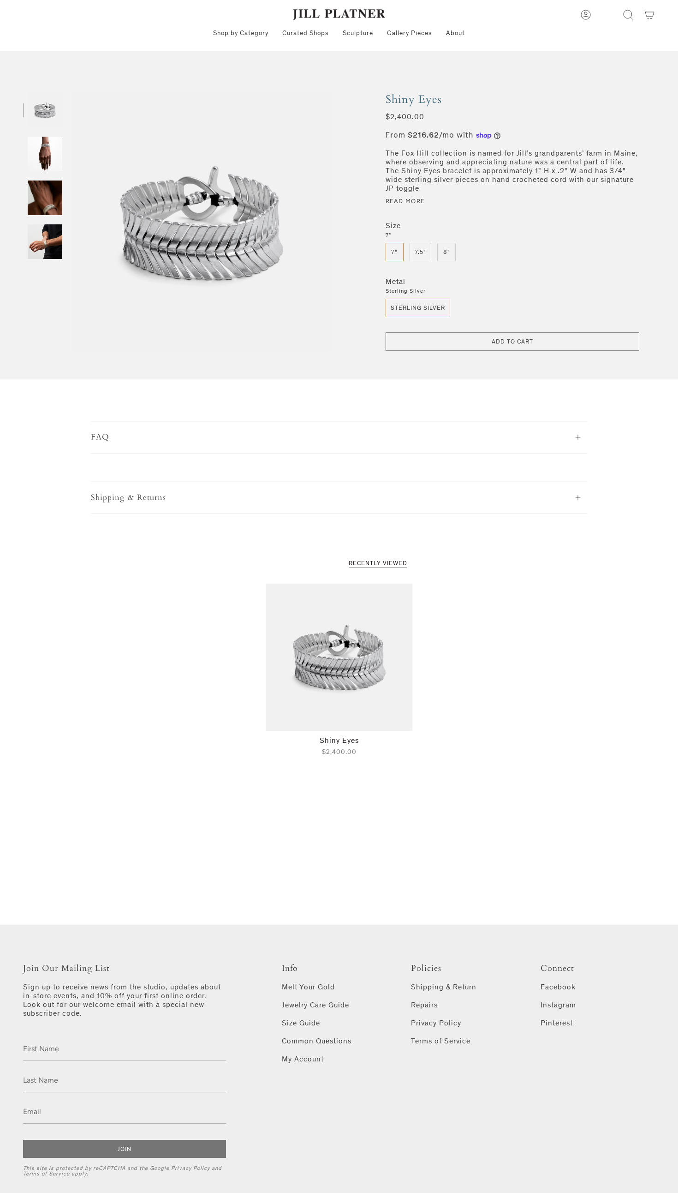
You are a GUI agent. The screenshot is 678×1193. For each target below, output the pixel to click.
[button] (628, 15)
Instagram (558, 1004)
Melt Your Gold (308, 986)
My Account (303, 1058)
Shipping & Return (443, 986)
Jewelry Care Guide (315, 1004)
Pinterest (557, 1022)
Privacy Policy (190, 1168)
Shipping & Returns (128, 497)
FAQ (100, 437)
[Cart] (649, 15)
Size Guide (301, 1022)
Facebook (558, 986)
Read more (405, 201)
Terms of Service (46, 1173)
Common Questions (316, 1040)
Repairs (424, 1004)
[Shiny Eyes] (339, 657)
